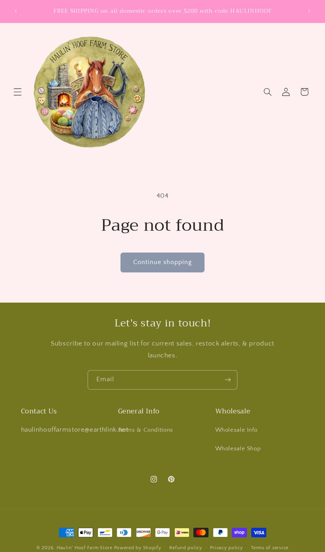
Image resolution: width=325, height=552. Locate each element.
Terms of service (270, 547)
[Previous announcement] (16, 11)
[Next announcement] (309, 11)
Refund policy (185, 547)
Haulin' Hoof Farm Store (85, 547)
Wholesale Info (236, 430)
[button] (17, 92)
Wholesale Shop (238, 449)
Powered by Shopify (137, 547)
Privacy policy (226, 547)
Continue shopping (162, 262)
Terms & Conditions (145, 430)
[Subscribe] (228, 380)
